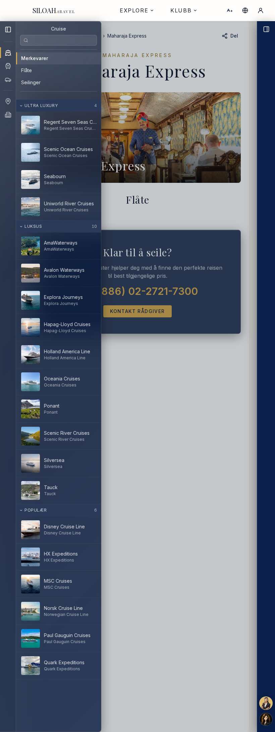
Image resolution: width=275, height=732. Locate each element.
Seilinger (31, 82)
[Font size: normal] (229, 10)
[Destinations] (8, 101)
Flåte (26, 70)
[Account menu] (260, 10)
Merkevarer (34, 58)
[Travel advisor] (266, 703)
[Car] (8, 79)
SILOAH (54, 10)
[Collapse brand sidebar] (8, 29)
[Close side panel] (146, 376)
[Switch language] (245, 10)
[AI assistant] (266, 719)
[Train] (8, 66)
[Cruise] (8, 52)
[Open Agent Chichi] (266, 376)
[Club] (8, 114)
